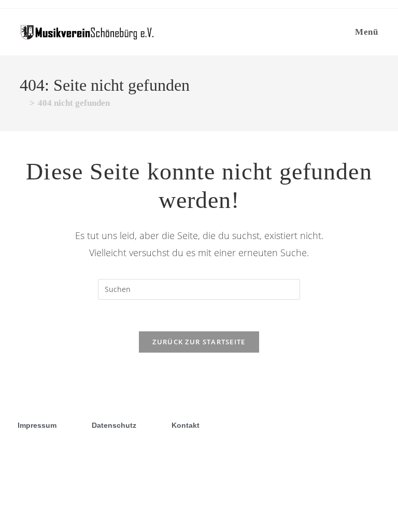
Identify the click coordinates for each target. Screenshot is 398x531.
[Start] (23, 103)
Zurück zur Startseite (198, 341)
